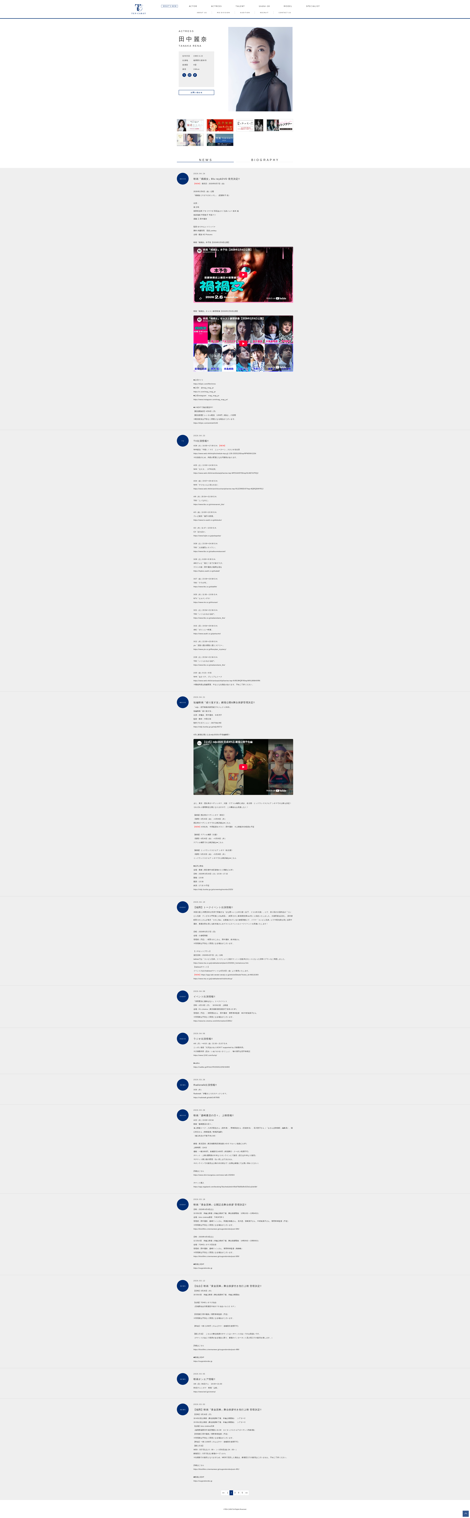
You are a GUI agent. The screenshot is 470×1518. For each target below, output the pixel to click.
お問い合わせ (197, 92)
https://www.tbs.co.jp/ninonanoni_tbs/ (209, 504)
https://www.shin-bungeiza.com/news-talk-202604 (214, 1175)
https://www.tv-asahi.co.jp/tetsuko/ (208, 520)
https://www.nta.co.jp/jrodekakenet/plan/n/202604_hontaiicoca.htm (221, 963)
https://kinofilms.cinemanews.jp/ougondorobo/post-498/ (216, 1349)
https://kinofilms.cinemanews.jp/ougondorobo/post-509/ (216, 1256)
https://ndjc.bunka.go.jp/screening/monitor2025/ (213, 889)
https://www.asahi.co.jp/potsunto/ (207, 634)
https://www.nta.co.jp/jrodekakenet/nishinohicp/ (213, 979)
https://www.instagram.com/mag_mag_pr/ (211, 399)
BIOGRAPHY (265, 160)
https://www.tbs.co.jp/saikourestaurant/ (210, 551)
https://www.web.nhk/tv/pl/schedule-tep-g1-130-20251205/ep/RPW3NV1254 (225, 453)
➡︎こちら (227, 823)
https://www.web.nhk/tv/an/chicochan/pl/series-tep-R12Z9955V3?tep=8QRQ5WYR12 (228, 489)
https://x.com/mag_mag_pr (205, 392)
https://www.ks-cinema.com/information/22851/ (213, 1021)
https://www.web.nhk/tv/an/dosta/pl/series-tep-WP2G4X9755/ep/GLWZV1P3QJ (226, 473)
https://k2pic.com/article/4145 (206, 423)
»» (246, 1493)
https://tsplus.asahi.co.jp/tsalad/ (207, 571)
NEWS (206, 160)
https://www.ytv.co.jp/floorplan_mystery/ (210, 649)
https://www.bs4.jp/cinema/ (205, 1392)
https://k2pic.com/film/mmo (205, 384)
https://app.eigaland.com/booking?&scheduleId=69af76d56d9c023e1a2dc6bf (225, 1187)
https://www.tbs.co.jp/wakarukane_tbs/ (209, 618)
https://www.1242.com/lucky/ (205, 1055)
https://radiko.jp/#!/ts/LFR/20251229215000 (212, 1067)
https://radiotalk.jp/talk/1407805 (207, 1097)
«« (223, 1493)
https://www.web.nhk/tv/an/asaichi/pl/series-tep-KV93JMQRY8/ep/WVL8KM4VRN (227, 681)
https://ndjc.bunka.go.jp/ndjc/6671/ (208, 727)
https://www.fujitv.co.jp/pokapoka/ (207, 536)
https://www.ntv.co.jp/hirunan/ (206, 602)
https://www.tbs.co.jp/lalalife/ (205, 587)
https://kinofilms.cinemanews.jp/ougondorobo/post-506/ (216, 1229)
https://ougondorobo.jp (203, 1268)
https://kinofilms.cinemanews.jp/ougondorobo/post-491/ (216, 1469)
